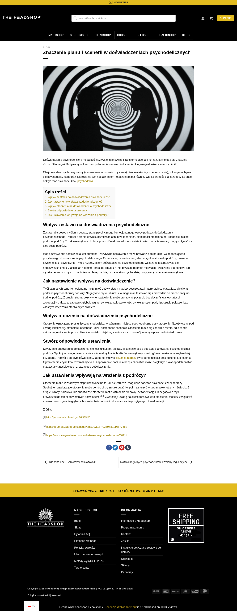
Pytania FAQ (82, 534)
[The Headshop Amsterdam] (22, 17)
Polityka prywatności (38, 595)
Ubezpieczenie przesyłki (89, 554)
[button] (211, 18)
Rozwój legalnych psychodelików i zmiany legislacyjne (154, 462)
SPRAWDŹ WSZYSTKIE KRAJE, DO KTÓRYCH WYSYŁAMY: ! (118, 491)
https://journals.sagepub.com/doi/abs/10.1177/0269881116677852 (86, 426)
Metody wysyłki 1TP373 (89, 561)
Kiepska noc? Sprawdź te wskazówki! (72, 462)
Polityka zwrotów (84, 547)
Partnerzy (127, 572)
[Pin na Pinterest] (122, 447)
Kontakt (125, 534)
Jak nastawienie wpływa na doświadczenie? (75, 201)
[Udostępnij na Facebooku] (109, 447)
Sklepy (125, 565)
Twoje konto (81, 567)
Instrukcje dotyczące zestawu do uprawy (141, 550)
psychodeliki (85, 181)
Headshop (103, 35)
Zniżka (125, 540)
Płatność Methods (85, 540)
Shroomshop (79, 35)
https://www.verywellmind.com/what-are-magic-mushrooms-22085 (87, 435)
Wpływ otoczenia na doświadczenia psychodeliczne (80, 206)
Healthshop (167, 35)
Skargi (78, 527)
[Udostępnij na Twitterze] (115, 447)
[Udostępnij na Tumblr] (128, 447)
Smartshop (55, 35)
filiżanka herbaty (126, 357)
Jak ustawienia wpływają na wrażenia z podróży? (78, 215)
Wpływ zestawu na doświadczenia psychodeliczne (79, 197)
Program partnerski (133, 527)
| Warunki (55, 595)
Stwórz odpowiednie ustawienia (67, 210)
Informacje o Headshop (135, 520)
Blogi (186, 35)
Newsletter (127, 558)
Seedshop (144, 35)
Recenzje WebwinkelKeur (120, 607)
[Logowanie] (203, 18)
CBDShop (123, 35)
